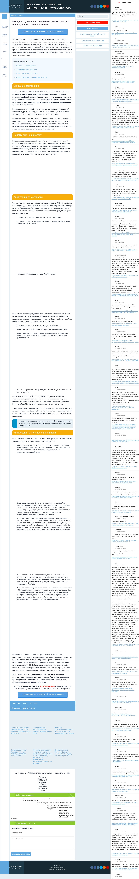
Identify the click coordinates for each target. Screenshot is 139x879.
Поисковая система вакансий (92, 41)
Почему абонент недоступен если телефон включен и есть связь (42, 730)
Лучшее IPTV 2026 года (92, 46)
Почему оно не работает (27, 70)
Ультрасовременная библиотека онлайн (92, 35)
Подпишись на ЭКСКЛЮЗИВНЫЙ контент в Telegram (42, 31)
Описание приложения (27, 66)
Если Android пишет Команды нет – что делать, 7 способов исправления (18, 753)
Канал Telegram (92, 28)
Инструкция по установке (28, 73)
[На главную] (4, 17)
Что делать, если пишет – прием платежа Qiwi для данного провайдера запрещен (20, 730)
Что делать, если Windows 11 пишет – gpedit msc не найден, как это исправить (63, 753)
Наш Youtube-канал (93, 22)
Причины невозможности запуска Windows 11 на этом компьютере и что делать (64, 730)
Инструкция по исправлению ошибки (32, 77)
